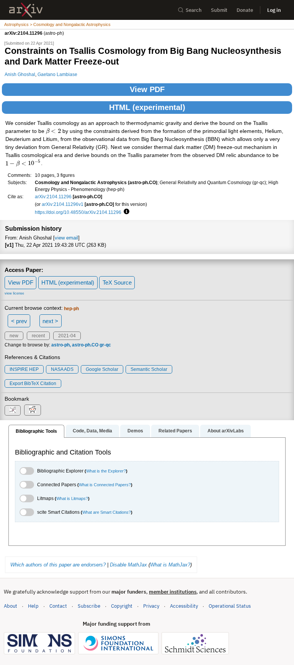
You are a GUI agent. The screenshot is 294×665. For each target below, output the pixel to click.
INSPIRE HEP (24, 369)
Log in (274, 10)
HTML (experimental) (147, 107)
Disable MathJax (128, 565)
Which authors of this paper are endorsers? (58, 565)
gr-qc (105, 345)
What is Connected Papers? (105, 484)
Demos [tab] (135, 431)
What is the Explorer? (106, 471)
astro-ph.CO (85, 345)
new (14, 335)
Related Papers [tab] (175, 431)
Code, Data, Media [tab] (92, 431)
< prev (19, 321)
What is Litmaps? (72, 498)
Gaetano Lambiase (57, 74)
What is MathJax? (170, 565)
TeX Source (117, 282)
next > (50, 321)
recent (38, 335)
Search (194, 10)
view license (14, 293)
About (10, 606)
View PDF (147, 89)
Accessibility (184, 606)
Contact (58, 606)
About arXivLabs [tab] (225, 431)
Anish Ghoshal (20, 74)
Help (33, 606)
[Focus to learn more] (125, 212)
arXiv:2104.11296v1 (62, 204)
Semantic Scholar (149, 369)
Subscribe (89, 606)
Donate (245, 10)
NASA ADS (62, 369)
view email (66, 238)
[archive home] (25, 10)
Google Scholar (102, 369)
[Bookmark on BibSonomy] (13, 410)
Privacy (151, 606)
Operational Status (230, 605)
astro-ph (60, 345)
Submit (219, 10)
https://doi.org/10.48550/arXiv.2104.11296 (78, 212)
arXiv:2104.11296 (53, 196)
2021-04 (67, 335)
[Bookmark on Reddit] (32, 410)
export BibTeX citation (33, 383)
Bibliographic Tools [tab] (36, 431)
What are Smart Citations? (106, 512)
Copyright (121, 606)
